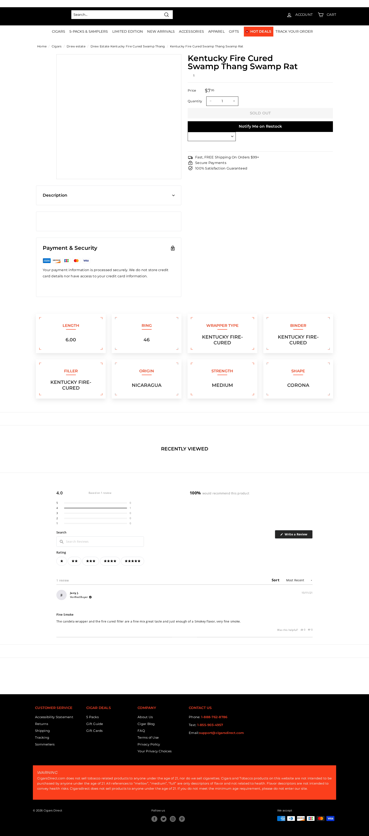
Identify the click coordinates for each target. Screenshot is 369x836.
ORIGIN (146, 371)
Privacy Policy (149, 744)
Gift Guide (94, 724)
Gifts (234, 31)
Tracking (42, 737)
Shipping (42, 731)
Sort (276, 579)
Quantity (195, 101)
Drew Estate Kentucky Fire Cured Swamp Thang (128, 46)
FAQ (141, 731)
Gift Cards (94, 731)
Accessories (191, 31)
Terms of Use (148, 737)
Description (55, 195)
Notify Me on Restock (260, 126)
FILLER (71, 371)
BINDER (298, 325)
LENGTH (71, 325)
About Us (145, 717)
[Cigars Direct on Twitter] (164, 819)
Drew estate (76, 46)
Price (192, 90)
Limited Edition (127, 31)
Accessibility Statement (54, 717)
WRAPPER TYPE (222, 325)
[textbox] (100, 541)
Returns (41, 724)
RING (147, 325)
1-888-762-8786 (214, 717)
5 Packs (92, 717)
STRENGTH (222, 371)
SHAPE (298, 371)
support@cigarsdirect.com (221, 733)
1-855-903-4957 (210, 725)
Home (42, 46)
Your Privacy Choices (154, 751)
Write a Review (298, 535)
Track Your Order (294, 31)
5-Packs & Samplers (88, 31)
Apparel (216, 31)
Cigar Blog (146, 724)
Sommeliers (45, 744)
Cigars (58, 31)
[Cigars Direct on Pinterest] (182, 819)
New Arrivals (161, 31)
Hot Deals (260, 31)
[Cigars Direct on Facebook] (154, 819)
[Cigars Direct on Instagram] (173, 819)
